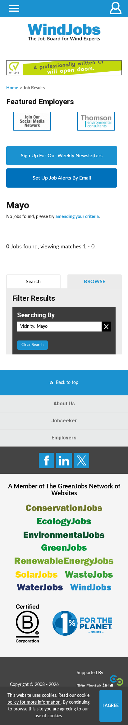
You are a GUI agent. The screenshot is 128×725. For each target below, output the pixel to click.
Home (12, 88)
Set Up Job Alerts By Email (62, 178)
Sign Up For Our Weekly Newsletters (62, 155)
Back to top (67, 382)
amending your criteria (77, 217)
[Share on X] (81, 460)
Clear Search (32, 345)
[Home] (64, 32)
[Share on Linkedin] (64, 460)
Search (33, 281)
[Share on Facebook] (46, 460)
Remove (106, 326)
